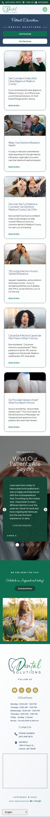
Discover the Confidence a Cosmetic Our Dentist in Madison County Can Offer (22, 206)
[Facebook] (14, 690)
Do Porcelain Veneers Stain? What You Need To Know (23, 401)
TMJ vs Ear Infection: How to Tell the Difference (23, 272)
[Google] (35, 690)
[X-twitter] (21, 690)
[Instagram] (28, 690)
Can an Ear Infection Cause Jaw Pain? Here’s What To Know (24, 337)
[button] (45, 9)
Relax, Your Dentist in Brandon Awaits (24, 144)
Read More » (14, 106)
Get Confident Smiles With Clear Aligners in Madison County (22, 81)
